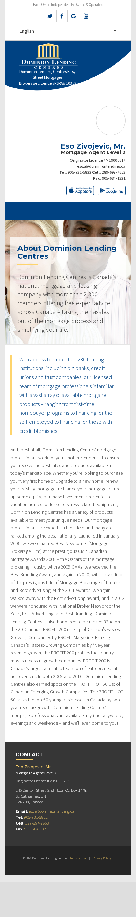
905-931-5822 (79, 172)
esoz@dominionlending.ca (101, 166)
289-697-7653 (114, 172)
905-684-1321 (114, 178)
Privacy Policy (102, 858)
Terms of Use (78, 858)
